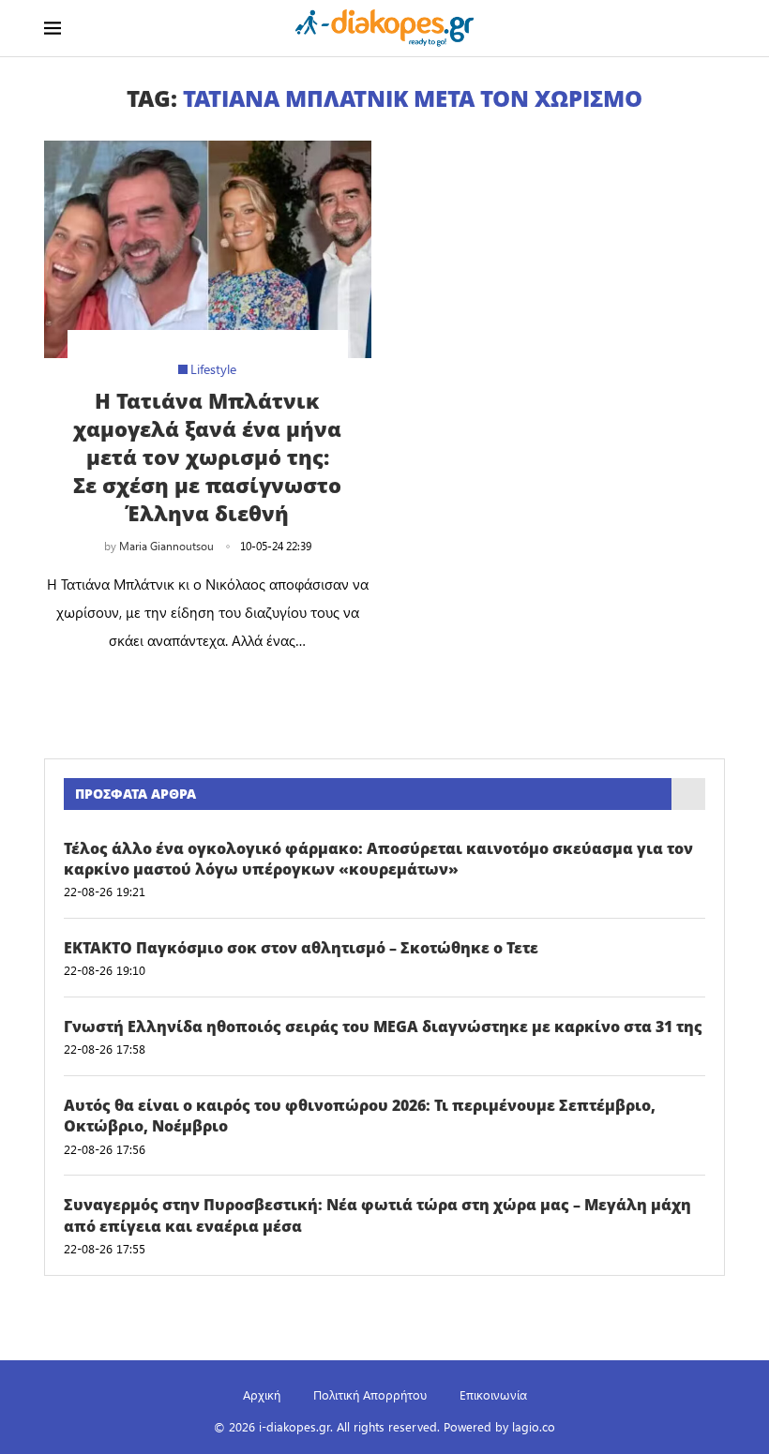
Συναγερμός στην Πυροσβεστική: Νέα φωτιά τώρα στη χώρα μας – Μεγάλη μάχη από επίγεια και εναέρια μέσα (377, 1215)
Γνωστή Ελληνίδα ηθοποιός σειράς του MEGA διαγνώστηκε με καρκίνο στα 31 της (383, 1026)
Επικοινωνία (493, 1394)
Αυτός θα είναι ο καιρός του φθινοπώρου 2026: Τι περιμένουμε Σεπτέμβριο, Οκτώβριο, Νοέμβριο (360, 1115)
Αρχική (261, 1394)
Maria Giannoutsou (166, 545)
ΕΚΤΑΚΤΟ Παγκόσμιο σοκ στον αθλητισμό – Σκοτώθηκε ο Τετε (301, 947)
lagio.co (533, 1426)
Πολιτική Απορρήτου (370, 1394)
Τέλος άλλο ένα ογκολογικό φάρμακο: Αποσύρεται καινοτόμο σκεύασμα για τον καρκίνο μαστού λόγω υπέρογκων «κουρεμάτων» (378, 858)
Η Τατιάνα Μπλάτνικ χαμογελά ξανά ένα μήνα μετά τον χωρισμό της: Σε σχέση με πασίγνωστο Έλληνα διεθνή (207, 456)
